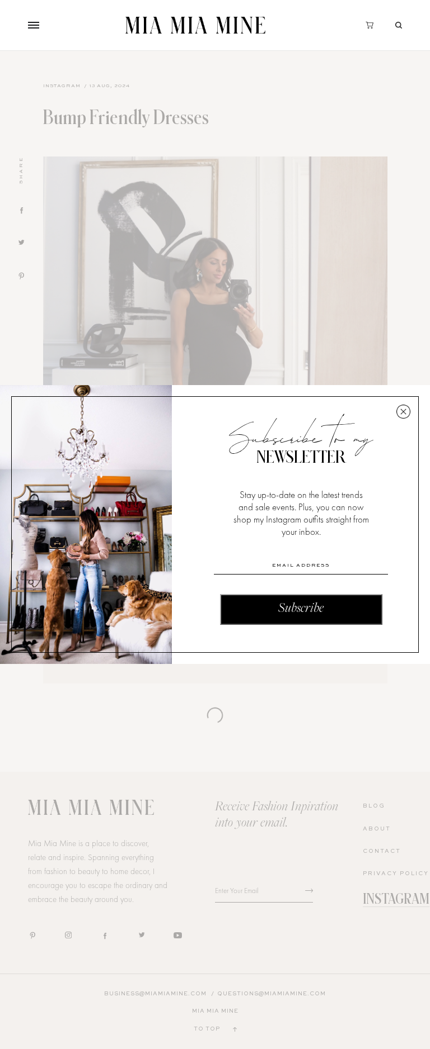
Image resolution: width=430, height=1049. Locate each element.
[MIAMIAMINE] (195, 25)
